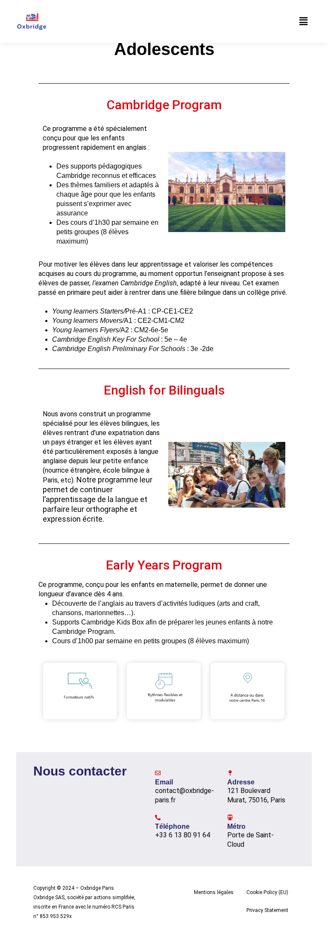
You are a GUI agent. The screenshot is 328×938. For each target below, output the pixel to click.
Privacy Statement (267, 910)
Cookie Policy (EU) (267, 892)
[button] (303, 21)
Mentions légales (214, 892)
